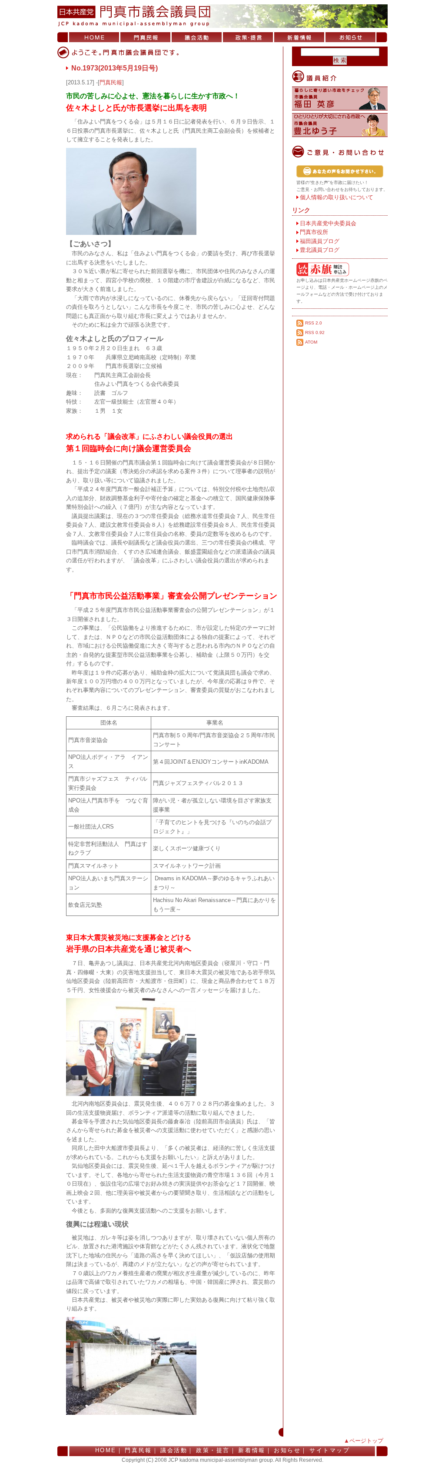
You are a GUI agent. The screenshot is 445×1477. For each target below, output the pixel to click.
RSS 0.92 (315, 332)
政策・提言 (248, 37)
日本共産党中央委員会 (328, 223)
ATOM (311, 342)
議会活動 (197, 37)
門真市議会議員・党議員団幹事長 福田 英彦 (340, 98)
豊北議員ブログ (319, 250)
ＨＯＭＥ (94, 37)
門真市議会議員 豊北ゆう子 (340, 125)
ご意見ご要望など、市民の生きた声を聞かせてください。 (342, 171)
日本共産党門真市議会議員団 (222, 16)
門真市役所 (314, 232)
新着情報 (299, 37)
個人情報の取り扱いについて (336, 197)
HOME (105, 1450)
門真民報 (145, 37)
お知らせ (350, 37)
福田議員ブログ (319, 241)
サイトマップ (329, 1450)
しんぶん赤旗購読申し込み (342, 269)
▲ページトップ (363, 1440)
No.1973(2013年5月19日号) (114, 68)
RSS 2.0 (313, 323)
